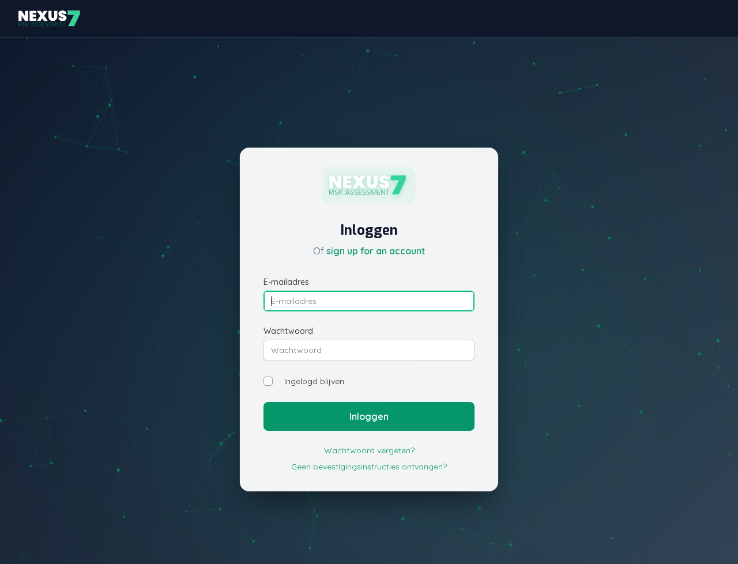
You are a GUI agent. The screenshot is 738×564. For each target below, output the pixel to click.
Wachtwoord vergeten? (369, 450)
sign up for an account (375, 251)
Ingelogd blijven (314, 381)
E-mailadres (286, 282)
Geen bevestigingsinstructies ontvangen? (369, 466)
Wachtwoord (288, 331)
